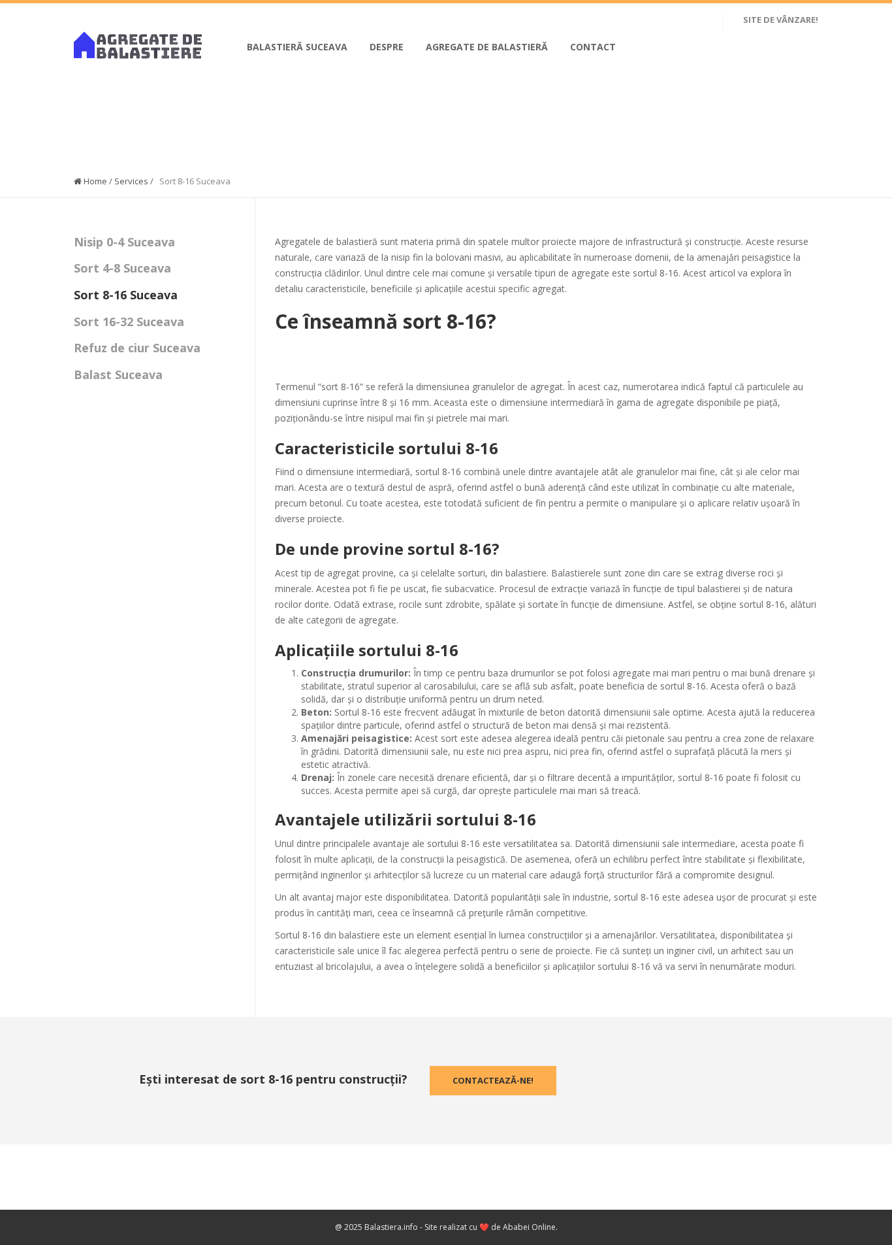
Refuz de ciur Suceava (137, 348)
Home (94, 181)
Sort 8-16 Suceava (126, 295)
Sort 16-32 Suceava (129, 321)
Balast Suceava (118, 374)
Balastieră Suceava (297, 47)
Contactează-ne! (493, 1080)
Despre (387, 47)
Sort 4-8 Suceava (122, 268)
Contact (593, 47)
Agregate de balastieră (487, 47)
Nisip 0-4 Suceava (124, 242)
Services (131, 181)
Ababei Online (529, 1227)
